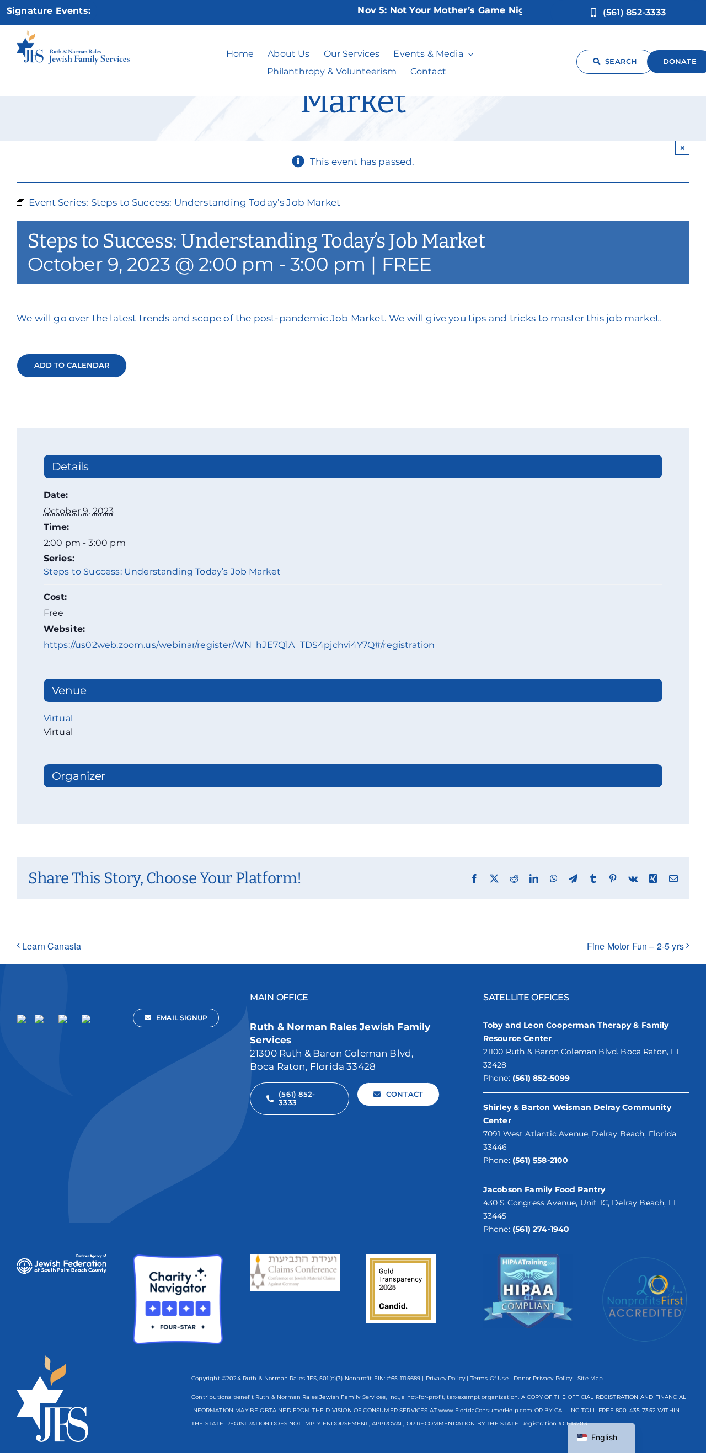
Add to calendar (72, 365)
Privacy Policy (445, 1378)
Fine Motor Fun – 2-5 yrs (635, 946)
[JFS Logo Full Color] (73, 34)
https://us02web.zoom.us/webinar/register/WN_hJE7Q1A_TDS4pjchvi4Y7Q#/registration (239, 645)
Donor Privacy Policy (543, 1378)
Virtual (58, 718)
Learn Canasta (51, 946)
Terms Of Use (489, 1378)
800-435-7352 (636, 1410)
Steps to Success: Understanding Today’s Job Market (162, 571)
